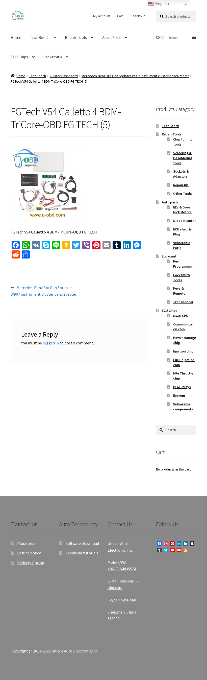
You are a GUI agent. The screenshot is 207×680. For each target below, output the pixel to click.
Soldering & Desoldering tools (182, 158)
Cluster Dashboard (64, 76)
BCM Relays (182, 387)
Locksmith (52, 56)
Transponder (183, 302)
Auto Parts (111, 37)
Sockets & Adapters (181, 174)
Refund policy (29, 552)
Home (16, 37)
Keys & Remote (179, 291)
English (161, 4)
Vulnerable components (183, 406)
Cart (120, 16)
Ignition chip (183, 351)
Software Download (82, 543)
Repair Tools (76, 37)
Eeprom (179, 395)
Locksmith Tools (181, 277)
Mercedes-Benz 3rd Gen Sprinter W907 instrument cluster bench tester (135, 76)
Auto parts (170, 202)
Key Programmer (183, 264)
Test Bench (39, 37)
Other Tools (182, 193)
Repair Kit (181, 185)
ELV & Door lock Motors (182, 210)
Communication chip (184, 327)
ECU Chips (19, 56)
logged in (51, 342)
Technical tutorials (82, 552)
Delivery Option (30, 562)
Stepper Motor (184, 220)
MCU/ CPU (180, 315)
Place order (27, 543)
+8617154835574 (122, 568)
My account (101, 16)
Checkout (138, 16)
